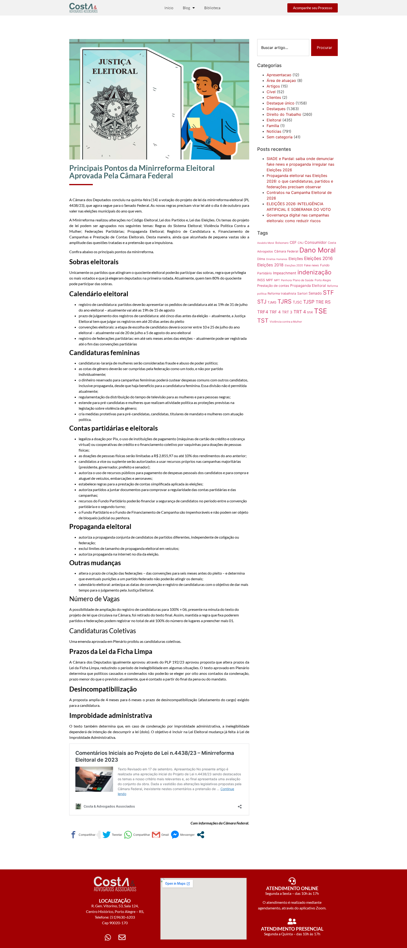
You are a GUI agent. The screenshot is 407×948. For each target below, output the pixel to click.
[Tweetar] (112, 835)
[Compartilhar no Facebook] (82, 835)
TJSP (308, 302)
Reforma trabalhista (282, 293)
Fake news (311, 265)
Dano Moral (317, 250)
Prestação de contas (273, 286)
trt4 (310, 312)
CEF (293, 242)
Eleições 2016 (318, 258)
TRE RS (323, 301)
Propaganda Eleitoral (308, 285)
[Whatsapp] (107, 937)
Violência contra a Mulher (286, 321)
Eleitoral (274, 120)
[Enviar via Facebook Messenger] (183, 835)
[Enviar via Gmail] (160, 835)
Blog (186, 7)
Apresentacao (279, 74)
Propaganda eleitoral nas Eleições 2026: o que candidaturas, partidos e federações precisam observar (300, 181)
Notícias (274, 131)
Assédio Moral (265, 242)
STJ (261, 301)
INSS (261, 280)
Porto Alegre (323, 280)
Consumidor (316, 242)
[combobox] (283, 47)
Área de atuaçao (281, 80)
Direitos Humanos (276, 259)
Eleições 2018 (270, 264)
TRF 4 (275, 312)
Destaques (276, 108)
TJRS (284, 301)
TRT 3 (287, 312)
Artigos (273, 86)
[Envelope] (122, 937)
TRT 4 (299, 312)
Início (168, 7)
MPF (269, 280)
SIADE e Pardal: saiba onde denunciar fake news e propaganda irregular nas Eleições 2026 (300, 164)
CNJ (300, 242)
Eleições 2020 (294, 265)
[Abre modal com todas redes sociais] (200, 835)
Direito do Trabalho (284, 114)
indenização (314, 272)
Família (273, 125)
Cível (271, 91)
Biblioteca (212, 7)
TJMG (272, 302)
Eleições (296, 258)
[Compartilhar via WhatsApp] (137, 835)
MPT (277, 280)
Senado (315, 293)
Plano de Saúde (303, 280)
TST (263, 320)
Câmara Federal (286, 251)
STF (328, 292)
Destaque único (280, 103)
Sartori (302, 293)
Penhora (286, 280)
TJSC (297, 302)
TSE (320, 311)
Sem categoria (280, 137)
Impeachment (284, 273)
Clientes (274, 97)
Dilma (261, 259)
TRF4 (262, 311)
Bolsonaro (282, 242)
